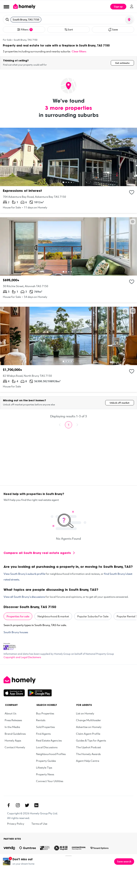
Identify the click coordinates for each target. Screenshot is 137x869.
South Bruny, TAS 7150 (25, 39)
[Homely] (68, 680)
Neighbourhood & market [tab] (53, 616)
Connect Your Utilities (49, 781)
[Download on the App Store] (16, 692)
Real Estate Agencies (49, 740)
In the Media (12, 727)
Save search (124, 861)
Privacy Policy (15, 823)
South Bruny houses (16, 632)
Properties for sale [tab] (18, 616)
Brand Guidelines (15, 733)
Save (115, 29)
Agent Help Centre (87, 760)
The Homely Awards (88, 754)
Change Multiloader (88, 720)
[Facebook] (8, 805)
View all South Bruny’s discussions (24, 596)
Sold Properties (45, 727)
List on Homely (85, 713)
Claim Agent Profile (88, 733)
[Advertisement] (68, 460)
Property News (45, 774)
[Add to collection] (131, 192)
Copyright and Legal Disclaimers (22, 657)
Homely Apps (13, 740)
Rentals (40, 720)
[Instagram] (17, 805)
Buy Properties (45, 713)
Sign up (118, 6)
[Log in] (132, 6)
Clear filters (79, 51)
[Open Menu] (6, 6)
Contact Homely (15, 747)
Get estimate (122, 62)
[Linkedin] (36, 805)
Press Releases (13, 720)
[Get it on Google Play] (40, 692)
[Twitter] (27, 805)
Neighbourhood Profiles (51, 754)
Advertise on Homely (89, 727)
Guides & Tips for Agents (91, 740)
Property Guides (46, 760)
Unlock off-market (120, 402)
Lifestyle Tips (44, 767)
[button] (68, 19)
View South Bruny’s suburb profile (24, 573)
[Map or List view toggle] (129, 19)
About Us (10, 713)
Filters (26, 29)
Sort (70, 29)
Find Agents (43, 733)
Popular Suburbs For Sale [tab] (92, 616)
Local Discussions (46, 747)
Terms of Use (39, 823)
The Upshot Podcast (88, 747)
